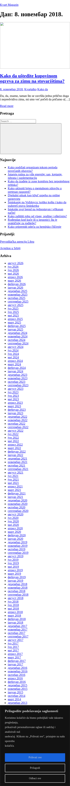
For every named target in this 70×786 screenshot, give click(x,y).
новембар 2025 (17, 294)
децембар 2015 (17, 685)
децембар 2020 (17, 500)
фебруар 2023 (17, 409)
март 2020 (14, 531)
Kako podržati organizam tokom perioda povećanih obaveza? (32, 169)
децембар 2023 (17, 374)
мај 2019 (13, 566)
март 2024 (14, 364)
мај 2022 (13, 441)
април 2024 (15, 360)
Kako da (42, 89)
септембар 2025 (18, 301)
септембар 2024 (18, 343)
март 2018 (14, 615)
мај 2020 (13, 524)
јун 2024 (13, 353)
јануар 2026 (15, 287)
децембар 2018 (17, 584)
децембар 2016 (17, 668)
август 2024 (15, 347)
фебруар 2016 (17, 681)
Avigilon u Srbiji (10, 248)
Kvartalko (30, 89)
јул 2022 (13, 434)
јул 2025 (13, 308)
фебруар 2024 (17, 367)
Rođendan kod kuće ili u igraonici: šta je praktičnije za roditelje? (32, 221)
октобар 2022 (16, 423)
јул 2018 (13, 601)
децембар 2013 (17, 702)
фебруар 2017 (17, 661)
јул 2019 (13, 559)
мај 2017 (13, 650)
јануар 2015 (15, 692)
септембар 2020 (18, 510)
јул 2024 (13, 350)
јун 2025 (13, 312)
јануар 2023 (15, 413)
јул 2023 (13, 392)
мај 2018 (13, 608)
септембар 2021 (18, 469)
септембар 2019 (18, 552)
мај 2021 (13, 483)
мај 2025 (13, 315)
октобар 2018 (16, 591)
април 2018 (15, 612)
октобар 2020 (16, 507)
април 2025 (15, 319)
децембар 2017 (17, 626)
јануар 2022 (15, 455)
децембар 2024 (17, 333)
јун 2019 (13, 563)
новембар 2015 (17, 688)
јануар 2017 (15, 664)
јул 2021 (13, 476)
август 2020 (15, 514)
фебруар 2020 (17, 535)
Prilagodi (35, 767)
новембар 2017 (17, 629)
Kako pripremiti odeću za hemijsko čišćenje (34, 226)
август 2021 (15, 472)
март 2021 (14, 490)
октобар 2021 (16, 465)
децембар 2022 (17, 416)
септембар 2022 (18, 427)
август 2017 (15, 640)
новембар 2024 (17, 336)
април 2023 (15, 402)
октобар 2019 (16, 549)
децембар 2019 (17, 542)
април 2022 (15, 444)
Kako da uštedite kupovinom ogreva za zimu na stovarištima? (32, 78)
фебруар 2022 (17, 451)
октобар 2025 (16, 298)
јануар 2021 (15, 497)
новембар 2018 (17, 587)
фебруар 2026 (17, 284)
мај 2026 (13, 273)
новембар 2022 (17, 420)
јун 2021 (13, 479)
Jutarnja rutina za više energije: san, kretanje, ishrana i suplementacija (35, 176)
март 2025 (14, 322)
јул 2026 (13, 266)
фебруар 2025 (17, 326)
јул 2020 (13, 517)
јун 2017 (13, 647)
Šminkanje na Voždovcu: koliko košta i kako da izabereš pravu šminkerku (37, 204)
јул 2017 (13, 643)
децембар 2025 (17, 291)
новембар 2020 (17, 504)
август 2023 (15, 388)
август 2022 (15, 430)
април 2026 (15, 277)
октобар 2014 (16, 695)
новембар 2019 (17, 545)
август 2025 (15, 305)
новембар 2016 (17, 671)
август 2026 (15, 263)
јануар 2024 (15, 371)
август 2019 (15, 556)
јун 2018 (13, 605)
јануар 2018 (15, 622)
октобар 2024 (16, 340)
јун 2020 (13, 521)
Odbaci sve (35, 778)
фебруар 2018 (17, 619)
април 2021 (15, 486)
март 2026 (14, 280)
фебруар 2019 (17, 577)
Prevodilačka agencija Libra (17, 241)
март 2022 (14, 448)
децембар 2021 (17, 458)
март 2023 (14, 406)
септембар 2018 (18, 594)
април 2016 (15, 678)
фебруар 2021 (17, 493)
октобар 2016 (16, 674)
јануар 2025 (15, 329)
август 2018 (15, 598)
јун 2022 (13, 437)
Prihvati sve (35, 757)
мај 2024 (13, 357)
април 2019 (15, 570)
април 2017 (15, 654)
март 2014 (14, 699)
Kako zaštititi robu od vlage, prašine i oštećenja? (37, 216)
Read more (6, 106)
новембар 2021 (17, 462)
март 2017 (14, 657)
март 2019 (14, 573)
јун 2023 (13, 395)
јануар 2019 (15, 580)
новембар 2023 (17, 378)
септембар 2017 (18, 636)
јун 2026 (13, 270)
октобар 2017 (16, 633)
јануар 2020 (15, 538)
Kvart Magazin (9, 4)
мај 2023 (13, 399)
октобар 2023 (16, 381)
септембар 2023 (18, 385)
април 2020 (15, 528)
